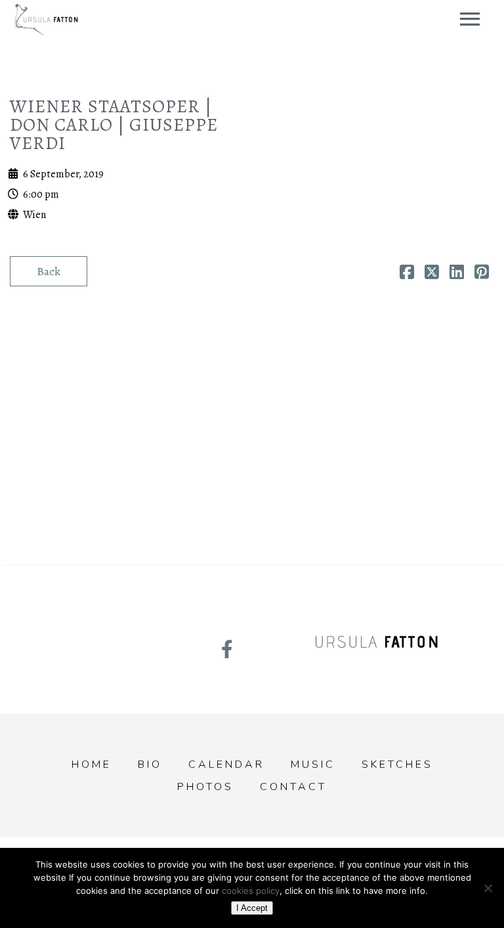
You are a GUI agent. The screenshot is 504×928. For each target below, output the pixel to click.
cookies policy (251, 890)
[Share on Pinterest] (481, 274)
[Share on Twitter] (431, 274)
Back (48, 271)
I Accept (252, 908)
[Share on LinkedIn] (456, 274)
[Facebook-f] (227, 649)
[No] (487, 888)
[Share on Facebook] (406, 274)
